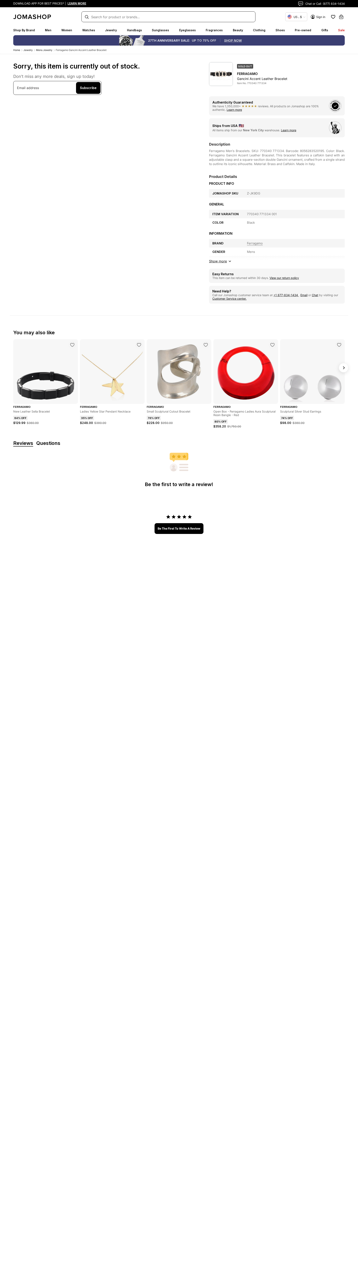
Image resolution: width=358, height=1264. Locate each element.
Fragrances (214, 30)
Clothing (259, 30)
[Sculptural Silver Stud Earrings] (339, 345)
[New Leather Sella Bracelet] (72, 345)
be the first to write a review (179, 528)
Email (303, 295)
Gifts (324, 30)
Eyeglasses (187, 30)
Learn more (234, 109)
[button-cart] (341, 16)
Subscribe (88, 88)
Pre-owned (303, 30)
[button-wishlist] (333, 16)
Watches (88, 30)
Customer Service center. (229, 298)
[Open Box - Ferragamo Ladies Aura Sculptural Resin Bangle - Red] (272, 345)
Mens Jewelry (44, 50)
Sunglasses (160, 30)
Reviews (23, 443)
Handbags (134, 30)
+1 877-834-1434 (286, 295)
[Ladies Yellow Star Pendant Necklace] (139, 345)
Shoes (280, 30)
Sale (341, 30)
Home (16, 50)
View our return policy (284, 278)
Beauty (238, 30)
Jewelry (111, 30)
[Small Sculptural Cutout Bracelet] (206, 345)
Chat (315, 295)
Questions (48, 443)
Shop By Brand (24, 30)
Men (48, 30)
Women (66, 30)
